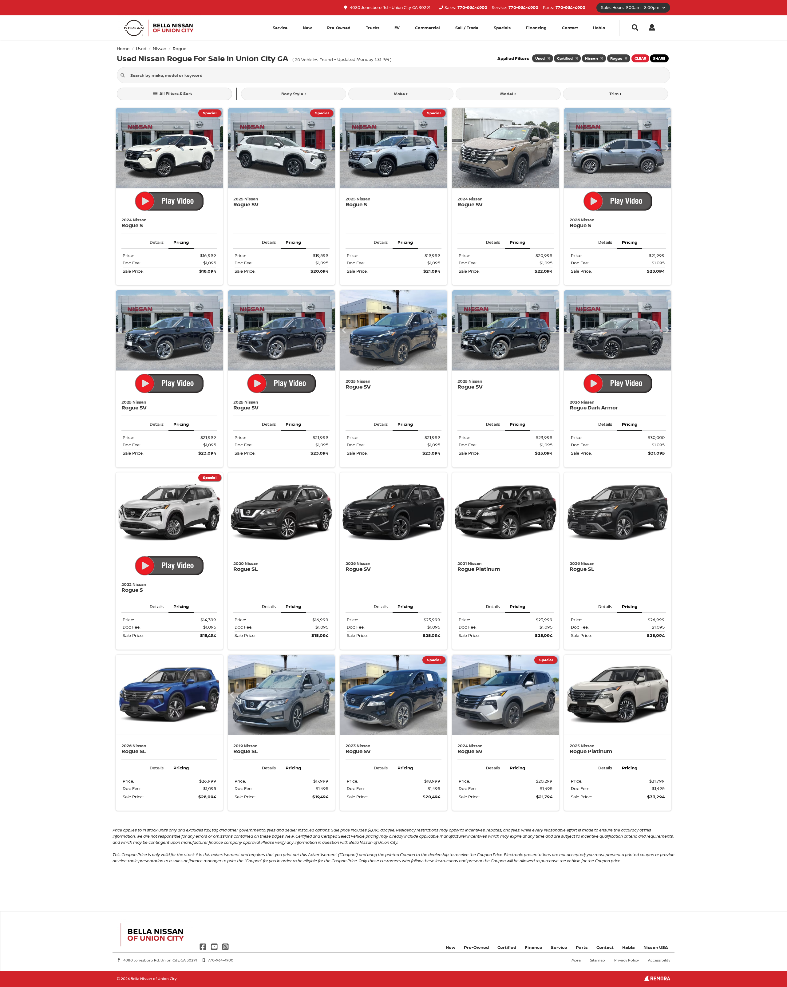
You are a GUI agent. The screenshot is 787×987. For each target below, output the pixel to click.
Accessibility (659, 960)
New (307, 27)
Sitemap (597, 960)
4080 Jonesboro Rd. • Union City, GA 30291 (389, 7)
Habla (599, 27)
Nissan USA (655, 947)
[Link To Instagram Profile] (225, 945)
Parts (582, 947)
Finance (533, 947)
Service (559, 947)
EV (397, 27)
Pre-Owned (338, 27)
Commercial (427, 27)
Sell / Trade (466, 27)
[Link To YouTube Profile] (214, 945)
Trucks (372, 27)
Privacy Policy (626, 960)
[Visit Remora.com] (657, 979)
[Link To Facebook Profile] (203, 945)
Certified (506, 947)
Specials (502, 27)
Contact (570, 27)
